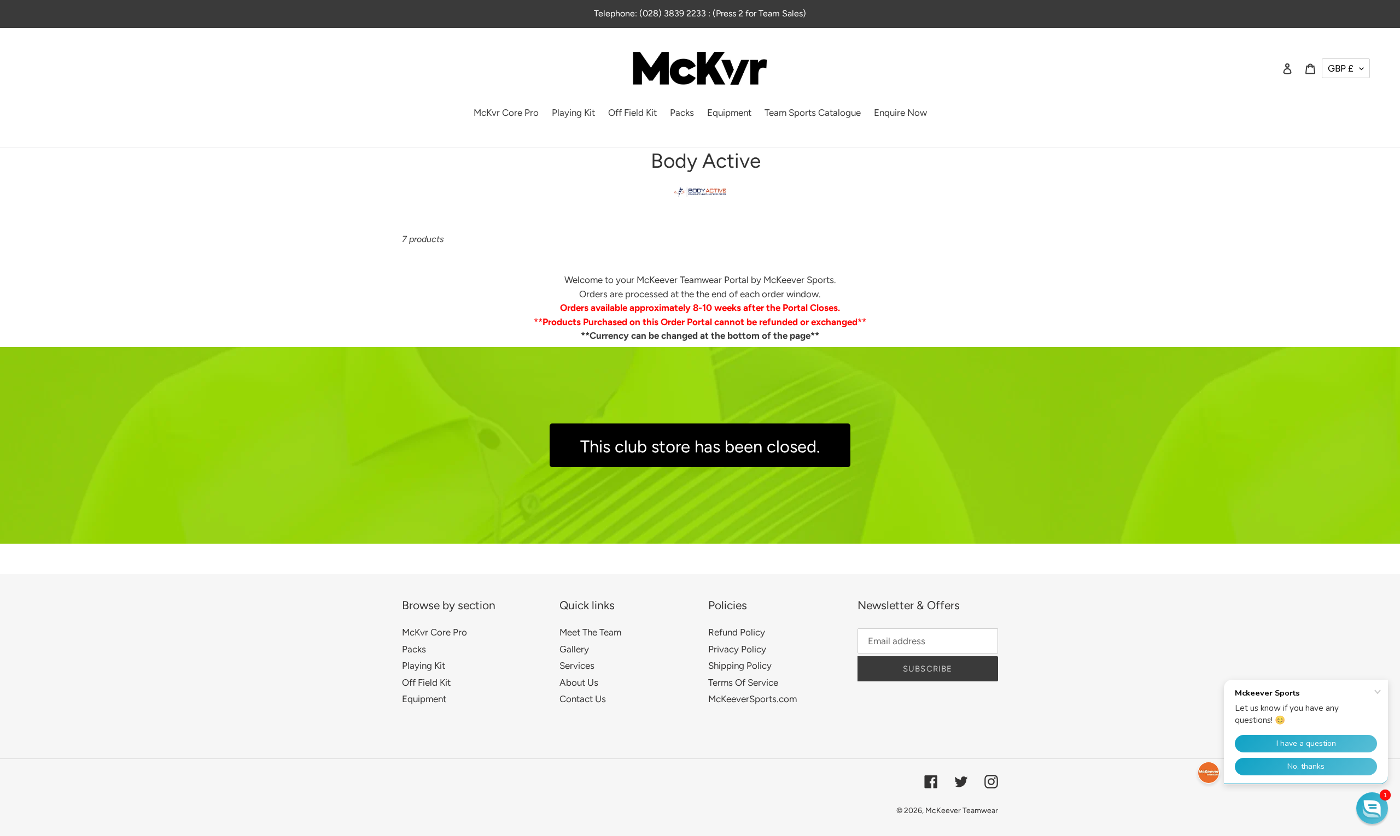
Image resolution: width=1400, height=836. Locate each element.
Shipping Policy (740, 665)
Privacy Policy (737, 649)
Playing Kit (423, 665)
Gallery (574, 649)
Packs (414, 649)
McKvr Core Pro (434, 632)
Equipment (424, 698)
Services (576, 665)
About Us (578, 682)
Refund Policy (736, 632)
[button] (1372, 808)
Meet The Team (590, 632)
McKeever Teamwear (961, 810)
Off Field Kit (426, 682)
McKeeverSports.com (752, 698)
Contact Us (582, 698)
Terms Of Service (743, 682)
